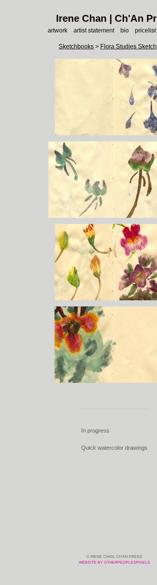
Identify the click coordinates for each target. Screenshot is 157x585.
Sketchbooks (76, 46)
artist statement (94, 30)
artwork (57, 30)
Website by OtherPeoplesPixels (114, 562)
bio (124, 30)
